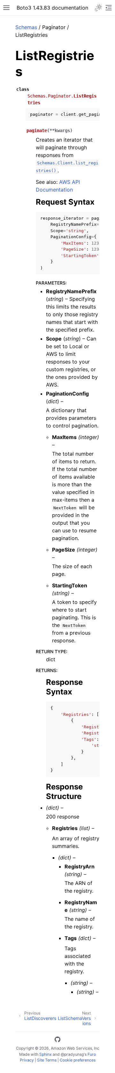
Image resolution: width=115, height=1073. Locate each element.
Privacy (27, 1060)
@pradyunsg (72, 1054)
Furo (92, 1054)
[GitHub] (57, 1040)
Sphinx (45, 1054)
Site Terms (47, 1060)
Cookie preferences (78, 1060)
